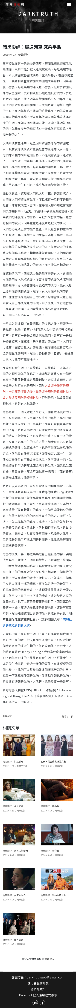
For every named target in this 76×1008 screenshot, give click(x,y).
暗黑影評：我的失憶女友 (53, 895)
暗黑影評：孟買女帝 (13, 806)
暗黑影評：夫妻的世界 (14, 895)
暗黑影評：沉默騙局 (13, 761)
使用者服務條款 (38, 983)
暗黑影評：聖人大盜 (13, 939)
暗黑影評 (23, 54)
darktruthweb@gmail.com (45, 977)
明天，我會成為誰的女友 (53, 761)
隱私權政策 (38, 989)
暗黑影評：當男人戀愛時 (15, 850)
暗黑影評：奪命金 (50, 850)
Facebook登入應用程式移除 (38, 995)
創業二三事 (22, 765)
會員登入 (49, 959)
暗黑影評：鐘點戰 (50, 806)
